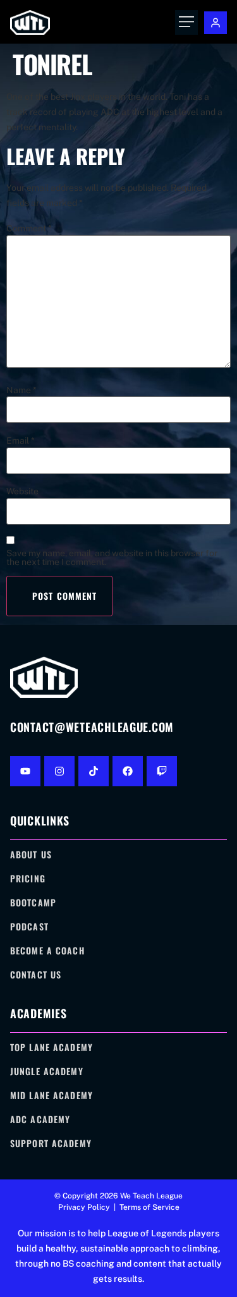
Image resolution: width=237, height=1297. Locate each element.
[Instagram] (59, 771)
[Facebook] (127, 771)
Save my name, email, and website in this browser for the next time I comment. (111, 557)
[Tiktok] (93, 771)
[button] (186, 22)
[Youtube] (25, 771)
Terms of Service (149, 1207)
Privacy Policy (84, 1207)
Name (21, 390)
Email (20, 440)
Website (22, 491)
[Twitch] (162, 771)
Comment (29, 228)
